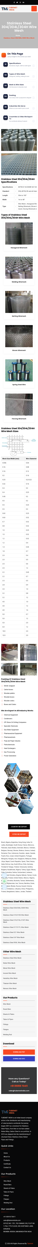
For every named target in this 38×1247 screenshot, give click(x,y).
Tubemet (30, 1243)
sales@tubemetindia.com (19, 1091)
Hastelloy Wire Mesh (10, 978)
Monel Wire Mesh (9, 968)
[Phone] (4, 887)
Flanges (6, 1029)
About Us (7, 1157)
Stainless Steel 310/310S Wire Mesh (16, 915)
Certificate (7, 1164)
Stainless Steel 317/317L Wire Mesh (16, 927)
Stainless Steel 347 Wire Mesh (13, 937)
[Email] (4, 875)
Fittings (5, 1024)
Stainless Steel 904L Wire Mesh (14, 942)
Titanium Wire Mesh (10, 983)
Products (7, 1160)
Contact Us (7, 1167)
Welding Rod (7, 1034)
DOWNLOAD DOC (19, 1059)
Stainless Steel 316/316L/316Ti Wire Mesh (16, 921)
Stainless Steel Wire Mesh (12, 958)
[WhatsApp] (4, 881)
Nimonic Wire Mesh (9, 988)
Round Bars (7, 1009)
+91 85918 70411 (19, 1086)
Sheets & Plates (8, 1014)
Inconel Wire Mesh (9, 973)
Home (18, 35)
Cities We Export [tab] (19, 834)
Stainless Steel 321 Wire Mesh (13, 932)
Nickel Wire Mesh (9, 963)
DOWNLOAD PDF (19, 1052)
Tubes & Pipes (8, 1019)
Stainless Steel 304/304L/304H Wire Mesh (16, 909)
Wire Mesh (7, 1004)
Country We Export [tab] (19, 827)
